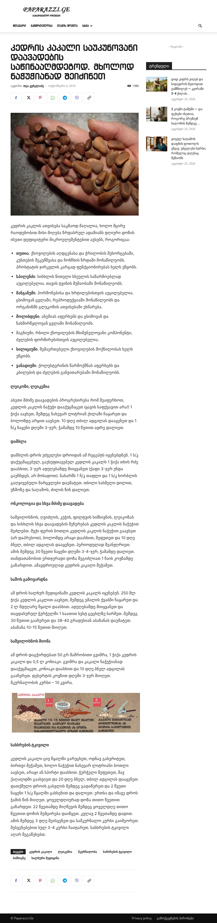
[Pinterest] (40, 97)
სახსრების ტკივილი (117, 852)
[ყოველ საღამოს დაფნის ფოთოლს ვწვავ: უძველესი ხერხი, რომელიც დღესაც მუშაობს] (156, 144)
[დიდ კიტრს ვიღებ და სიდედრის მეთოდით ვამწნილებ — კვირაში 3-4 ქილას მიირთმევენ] (156, 84)
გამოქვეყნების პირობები (175, 918)
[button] (200, 26)
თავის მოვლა (67, 25)
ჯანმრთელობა (41, 25)
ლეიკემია (65, 852)
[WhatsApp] (52, 97)
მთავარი (19, 25)
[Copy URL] (89, 97)
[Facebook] (16, 97)
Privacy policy (142, 918)
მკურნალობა (87, 852)
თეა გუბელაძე (33, 86)
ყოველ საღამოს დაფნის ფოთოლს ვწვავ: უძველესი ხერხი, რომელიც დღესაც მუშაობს (188, 148)
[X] (28, 97)
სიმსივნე (19, 858)
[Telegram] (64, 97)
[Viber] (76, 97)
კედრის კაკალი (40, 852)
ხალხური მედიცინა (45, 858)
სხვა (85, 25)
